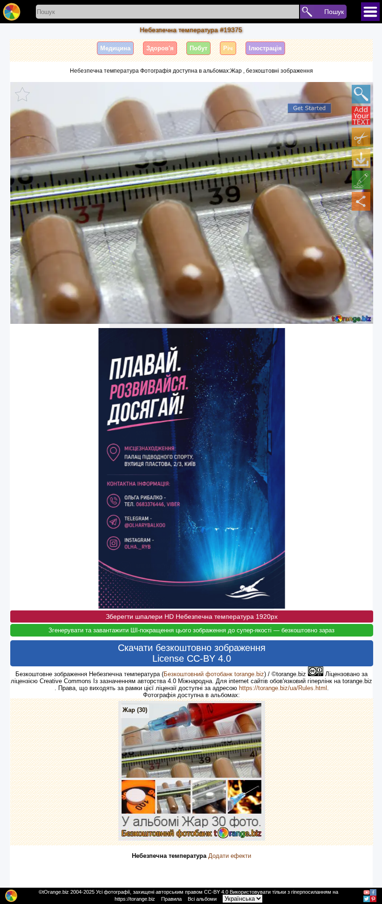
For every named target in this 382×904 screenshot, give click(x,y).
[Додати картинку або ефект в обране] (22, 94)
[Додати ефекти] (361, 180)
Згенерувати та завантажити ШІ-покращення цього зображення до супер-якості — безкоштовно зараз (191, 630)
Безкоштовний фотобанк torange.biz (214, 674)
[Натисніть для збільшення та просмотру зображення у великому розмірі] (361, 94)
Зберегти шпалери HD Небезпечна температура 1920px (192, 616)
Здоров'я (160, 48)
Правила (171, 899)
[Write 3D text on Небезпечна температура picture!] (361, 115)
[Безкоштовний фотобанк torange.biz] (11, 11)
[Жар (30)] (191, 838)
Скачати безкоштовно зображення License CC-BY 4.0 (192, 653)
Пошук (334, 11)
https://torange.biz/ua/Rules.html (283, 688)
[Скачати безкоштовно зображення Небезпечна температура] (361, 158)
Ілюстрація (265, 48)
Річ (228, 48)
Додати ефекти (229, 855)
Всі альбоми (202, 899)
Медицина (115, 48)
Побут (198, 48)
